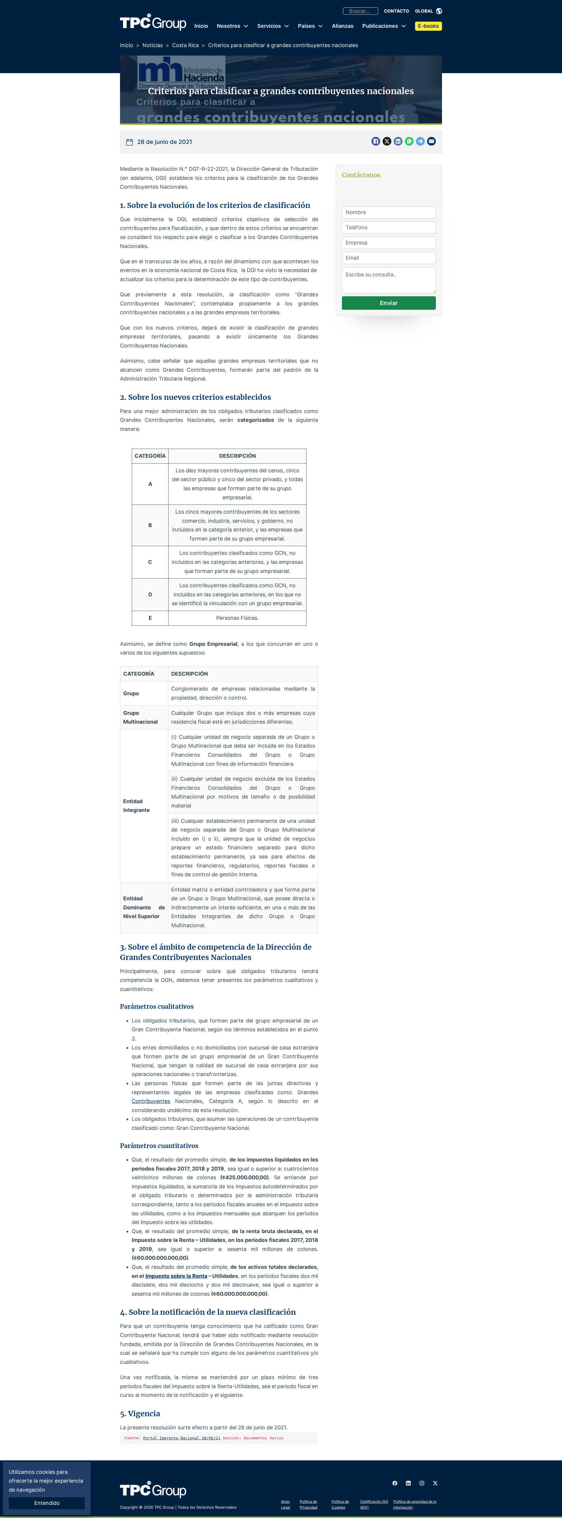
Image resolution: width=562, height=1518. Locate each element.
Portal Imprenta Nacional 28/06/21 (181, 1438)
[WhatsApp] (409, 141)
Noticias (153, 45)
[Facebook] (375, 141)
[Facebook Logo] (395, 1483)
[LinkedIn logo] (408, 1483)
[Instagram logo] (422, 1483)
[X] (387, 141)
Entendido (47, 1503)
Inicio (201, 26)
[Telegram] (420, 141)
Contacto (396, 11)
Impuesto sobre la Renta (176, 1276)
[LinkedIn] (398, 141)
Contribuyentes (151, 1101)
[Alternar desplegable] (439, 11)
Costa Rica (185, 45)
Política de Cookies (340, 1504)
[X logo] (435, 1483)
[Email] (431, 141)
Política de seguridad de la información (414, 1504)
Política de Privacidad (308, 1504)
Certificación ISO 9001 (374, 1504)
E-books (428, 26)
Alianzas (343, 26)
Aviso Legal (285, 1504)
